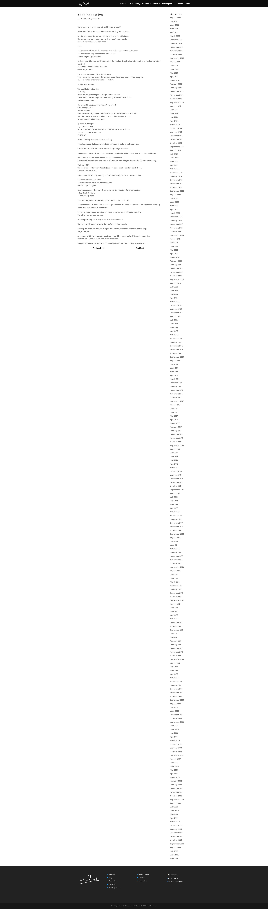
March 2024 (175, 124)
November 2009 (177, 692)
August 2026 (175, 17)
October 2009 (176, 696)
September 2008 (177, 722)
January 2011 (175, 645)
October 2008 (176, 718)
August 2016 (175, 449)
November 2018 (176, 349)
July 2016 (174, 453)
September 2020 (177, 279)
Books (155, 4)
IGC (131, 4)
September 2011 (176, 630)
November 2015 (176, 482)
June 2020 (174, 290)
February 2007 (176, 781)
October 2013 (175, 563)
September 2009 (177, 700)
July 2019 (174, 320)
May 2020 (174, 294)
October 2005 (176, 840)
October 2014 (175, 530)
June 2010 (174, 667)
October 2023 (176, 143)
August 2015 (175, 493)
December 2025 (177, 47)
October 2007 (176, 751)
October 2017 (175, 397)
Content (145, 4)
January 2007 (176, 785)
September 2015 (177, 490)
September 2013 (177, 567)
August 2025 (175, 62)
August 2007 (175, 759)
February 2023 (176, 172)
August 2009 (175, 703)
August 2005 (175, 847)
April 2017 (174, 419)
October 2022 (176, 187)
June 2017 (174, 412)
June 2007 (174, 766)
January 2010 (175, 685)
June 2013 (174, 578)
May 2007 (174, 770)
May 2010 (174, 670)
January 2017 (175, 431)
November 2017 (176, 394)
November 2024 (177, 95)
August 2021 (175, 239)
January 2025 (176, 88)
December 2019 (176, 312)
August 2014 (175, 538)
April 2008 (174, 737)
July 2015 (174, 497)
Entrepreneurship (94, 19)
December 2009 (177, 689)
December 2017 (176, 390)
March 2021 (175, 257)
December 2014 (176, 523)
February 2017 (176, 427)
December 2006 (177, 788)
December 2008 (177, 714)
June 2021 (174, 246)
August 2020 (175, 283)
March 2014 (175, 549)
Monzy (137, 4)
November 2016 (176, 438)
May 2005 (174, 858)
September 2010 (177, 659)
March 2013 (175, 582)
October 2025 (176, 54)
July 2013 (174, 574)
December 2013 (176, 556)
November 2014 (176, 526)
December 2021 (176, 224)
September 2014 (177, 534)
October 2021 (175, 231)
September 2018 (177, 357)
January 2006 (176, 829)
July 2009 (174, 707)
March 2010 (175, 678)
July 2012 (174, 608)
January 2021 (175, 265)
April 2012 (174, 615)
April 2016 (174, 464)
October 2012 (175, 597)
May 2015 (174, 504)
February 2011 (175, 641)
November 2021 (176, 228)
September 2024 (177, 102)
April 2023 (174, 165)
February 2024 (176, 128)
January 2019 (175, 342)
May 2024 (174, 117)
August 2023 (175, 150)
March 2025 (175, 80)
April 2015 (174, 508)
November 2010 (176, 652)
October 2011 (175, 626)
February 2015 (176, 515)
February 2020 (176, 305)
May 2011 (173, 637)
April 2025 (174, 76)
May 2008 (174, 733)
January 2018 (175, 386)
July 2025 (174, 65)
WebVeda (124, 4)
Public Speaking (168, 4)
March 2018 (175, 379)
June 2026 (174, 25)
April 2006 (174, 818)
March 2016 (175, 467)
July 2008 (174, 726)
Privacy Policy (173, 875)
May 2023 (174, 161)
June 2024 (174, 113)
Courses (142, 878)
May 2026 (174, 29)
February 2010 (176, 681)
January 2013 (175, 589)
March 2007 (175, 777)
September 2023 (177, 147)
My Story (112, 874)
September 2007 (177, 755)
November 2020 (177, 272)
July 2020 (174, 287)
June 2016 (174, 456)
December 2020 (177, 268)
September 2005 (177, 844)
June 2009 (174, 711)
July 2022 (174, 198)
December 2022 (177, 180)
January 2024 (176, 132)
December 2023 (177, 136)
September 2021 (177, 235)
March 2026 (175, 36)
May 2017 (174, 416)
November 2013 (176, 560)
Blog (110, 878)
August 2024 (175, 106)
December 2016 (176, 434)
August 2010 (175, 663)
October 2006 (176, 796)
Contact (180, 4)
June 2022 (174, 202)
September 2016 (177, 445)
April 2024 (174, 121)
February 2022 (176, 217)
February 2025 (176, 84)
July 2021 (174, 242)
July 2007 (174, 762)
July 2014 (174, 541)
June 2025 (174, 69)
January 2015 (175, 519)
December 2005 (177, 833)
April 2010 (174, 674)
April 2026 (174, 32)
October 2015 (175, 486)
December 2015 (176, 478)
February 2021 (176, 261)
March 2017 (175, 423)
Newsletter (142, 881)
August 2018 (175, 360)
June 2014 (174, 545)
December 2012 (176, 593)
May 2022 (174, 206)
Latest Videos (144, 874)
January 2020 (176, 309)
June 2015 (174, 501)
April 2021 (174, 253)
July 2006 (174, 807)
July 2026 (174, 21)
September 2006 (177, 799)
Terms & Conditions (175, 882)
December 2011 (176, 622)
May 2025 (174, 73)
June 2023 (174, 158)
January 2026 (176, 43)
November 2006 (177, 792)
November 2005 (177, 836)
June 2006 (174, 810)
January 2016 (175, 475)
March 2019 (175, 335)
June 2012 (174, 611)
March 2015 (175, 512)
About (188, 4)
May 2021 (174, 250)
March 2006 (175, 821)
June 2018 (174, 368)
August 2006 (175, 803)
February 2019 (176, 338)
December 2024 (177, 91)
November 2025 (177, 51)
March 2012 (175, 619)
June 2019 (174, 324)
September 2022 (177, 191)
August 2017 (175, 405)
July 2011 (173, 633)
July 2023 (174, 154)
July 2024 (174, 110)
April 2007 (174, 774)
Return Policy (173, 878)
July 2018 (174, 364)
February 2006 (176, 825)
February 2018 (176, 383)
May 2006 (174, 814)
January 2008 (176, 748)
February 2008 (176, 744)
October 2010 (175, 656)
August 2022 (175, 195)
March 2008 (175, 740)
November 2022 (177, 183)
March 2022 (175, 213)
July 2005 (174, 851)
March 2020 (175, 301)
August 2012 (175, 604)
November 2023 (177, 139)
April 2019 (174, 331)
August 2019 (175, 316)
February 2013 (176, 585)
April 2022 (174, 209)
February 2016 (176, 471)
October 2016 (175, 442)
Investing (112, 884)
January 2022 (176, 220)
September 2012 (177, 600)
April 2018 (174, 375)
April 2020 (174, 298)
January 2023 (176, 176)
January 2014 (175, 552)
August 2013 (175, 571)
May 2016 (174, 460)
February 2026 (176, 40)
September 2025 (177, 58)
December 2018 (176, 346)
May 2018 (174, 372)
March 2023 (175, 169)
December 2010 (176, 648)
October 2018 (175, 353)
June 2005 (174, 855)
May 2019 (174, 327)
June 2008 (174, 729)
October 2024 (176, 99)
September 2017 (177, 401)
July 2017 (174, 408)
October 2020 (176, 276)
